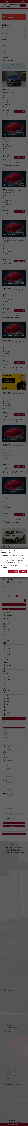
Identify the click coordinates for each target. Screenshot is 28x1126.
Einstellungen (23, 571)
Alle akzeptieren (13, 571)
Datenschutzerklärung (7, 575)
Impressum (17, 575)
